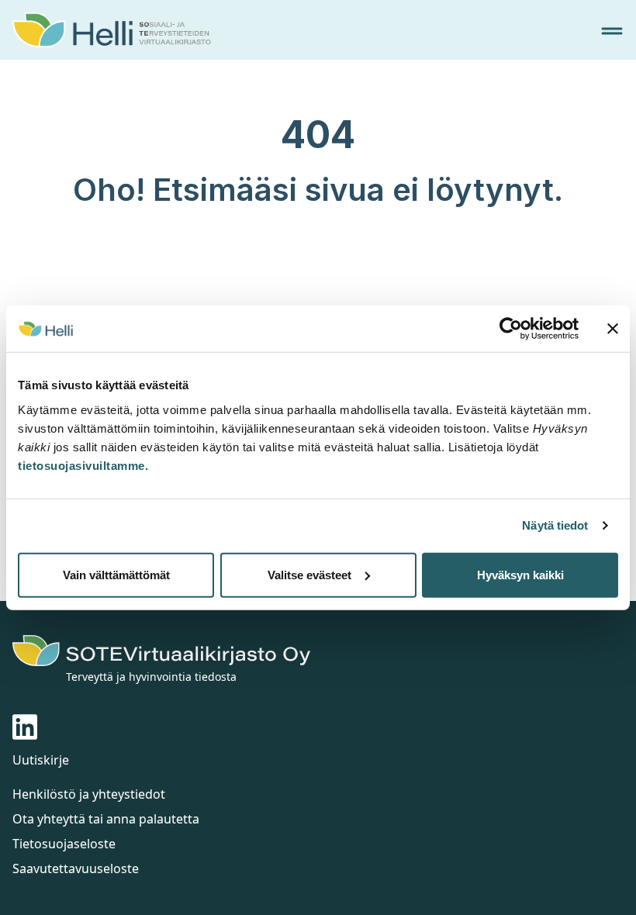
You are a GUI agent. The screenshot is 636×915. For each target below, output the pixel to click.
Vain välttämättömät (116, 574)
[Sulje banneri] (612, 328)
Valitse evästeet (309, 574)
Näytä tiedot (555, 525)
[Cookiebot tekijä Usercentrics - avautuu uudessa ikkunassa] (511, 328)
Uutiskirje (40, 759)
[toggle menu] (612, 31)
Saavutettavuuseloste (75, 868)
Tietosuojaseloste (64, 843)
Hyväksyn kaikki (520, 574)
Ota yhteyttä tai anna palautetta (105, 818)
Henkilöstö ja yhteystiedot (88, 794)
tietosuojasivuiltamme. (83, 464)
